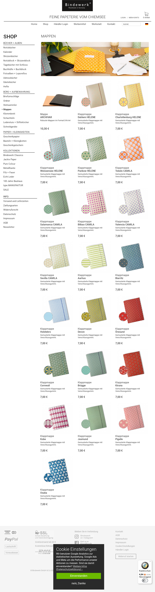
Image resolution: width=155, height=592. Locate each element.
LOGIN (123, 18)
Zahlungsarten (10, 205)
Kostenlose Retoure (44, 546)
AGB (5, 222)
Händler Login (61, 24)
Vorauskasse (11, 552)
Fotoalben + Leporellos (15, 73)
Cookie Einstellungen (125, 546)
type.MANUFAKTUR (13, 185)
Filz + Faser (9, 172)
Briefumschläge (11, 96)
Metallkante (9, 168)
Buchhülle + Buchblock (14, 69)
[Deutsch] (146, 24)
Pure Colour (9, 163)
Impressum (9, 218)
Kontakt (111, 24)
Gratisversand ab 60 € (45, 542)
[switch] (145, 580)
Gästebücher (9, 82)
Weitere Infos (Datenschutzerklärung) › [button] (71, 568)
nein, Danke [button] (79, 583)
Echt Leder (8, 176)
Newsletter (8, 227)
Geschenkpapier (11, 136)
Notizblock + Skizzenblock (16, 60)
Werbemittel (80, 24)
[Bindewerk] (77, 5)
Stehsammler (10, 105)
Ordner (6, 100)
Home (34, 24)
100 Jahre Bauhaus (12, 181)
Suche (126, 24)
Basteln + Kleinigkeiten (14, 141)
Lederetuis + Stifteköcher (16, 122)
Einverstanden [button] (78, 575)
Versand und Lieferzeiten (15, 201)
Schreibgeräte (10, 126)
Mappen (7, 109)
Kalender (7, 52)
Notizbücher (9, 47)
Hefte (6, 86)
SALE (6, 189)
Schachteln (9, 118)
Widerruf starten (126, 556)
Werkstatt (97, 24)
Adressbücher (10, 78)
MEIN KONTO (134, 18)
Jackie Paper (9, 159)
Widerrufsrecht (10, 209)
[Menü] (150, 562)
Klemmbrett (9, 113)
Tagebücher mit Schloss (15, 65)
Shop (45, 24)
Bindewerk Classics (13, 155)
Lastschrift (10, 546)
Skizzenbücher (10, 56)
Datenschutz (9, 214)
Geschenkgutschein (13, 145)
